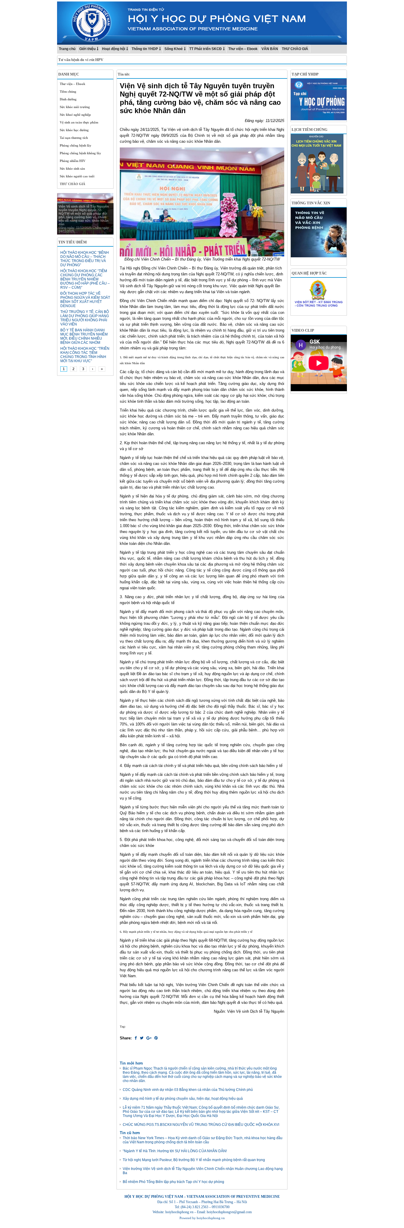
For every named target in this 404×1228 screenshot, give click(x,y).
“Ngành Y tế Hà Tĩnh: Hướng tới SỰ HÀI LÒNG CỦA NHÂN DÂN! (175, 1151)
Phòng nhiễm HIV (72, 161)
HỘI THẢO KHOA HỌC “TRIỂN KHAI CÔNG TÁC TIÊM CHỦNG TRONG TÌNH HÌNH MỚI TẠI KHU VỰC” (84, 354)
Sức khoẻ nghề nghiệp (75, 114)
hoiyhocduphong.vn (211, 1218)
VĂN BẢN (269, 49)
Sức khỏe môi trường (75, 107)
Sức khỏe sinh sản (72, 168)
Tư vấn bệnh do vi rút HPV (80, 59)
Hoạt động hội (113, 49)
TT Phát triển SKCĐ (205, 49)
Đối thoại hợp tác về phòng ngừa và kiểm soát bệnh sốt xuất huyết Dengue (85, 299)
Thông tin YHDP (145, 49)
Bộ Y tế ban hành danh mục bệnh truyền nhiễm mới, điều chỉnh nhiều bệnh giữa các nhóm (84, 336)
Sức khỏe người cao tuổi (77, 176)
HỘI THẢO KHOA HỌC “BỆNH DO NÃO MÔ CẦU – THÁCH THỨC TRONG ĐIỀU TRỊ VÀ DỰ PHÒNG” (84, 259)
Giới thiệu (87, 49)
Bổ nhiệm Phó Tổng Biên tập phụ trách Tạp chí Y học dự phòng (173, 1182)
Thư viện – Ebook (243, 49)
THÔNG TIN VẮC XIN (311, 203)
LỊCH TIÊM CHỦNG (309, 129)
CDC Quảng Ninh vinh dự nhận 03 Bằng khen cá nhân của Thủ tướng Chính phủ (188, 1090)
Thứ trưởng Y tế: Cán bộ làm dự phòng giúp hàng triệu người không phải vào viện (84, 318)
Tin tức (124, 74)
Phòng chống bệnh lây (75, 145)
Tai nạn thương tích (74, 137)
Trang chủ (67, 49)
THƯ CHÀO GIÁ (295, 49)
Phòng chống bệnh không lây (80, 153)
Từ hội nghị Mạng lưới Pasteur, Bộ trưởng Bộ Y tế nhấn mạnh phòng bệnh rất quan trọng (194, 1160)
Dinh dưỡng (68, 99)
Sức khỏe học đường (74, 130)
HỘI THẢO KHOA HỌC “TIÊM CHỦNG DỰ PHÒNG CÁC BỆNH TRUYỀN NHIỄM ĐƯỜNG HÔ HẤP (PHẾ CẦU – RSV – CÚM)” (85, 279)
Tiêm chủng (68, 91)
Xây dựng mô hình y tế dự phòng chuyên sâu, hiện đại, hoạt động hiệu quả (183, 1099)
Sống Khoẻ (173, 49)
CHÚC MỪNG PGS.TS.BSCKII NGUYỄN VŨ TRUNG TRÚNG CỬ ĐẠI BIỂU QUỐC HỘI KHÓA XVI (201, 1125)
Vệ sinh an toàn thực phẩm (79, 122)
